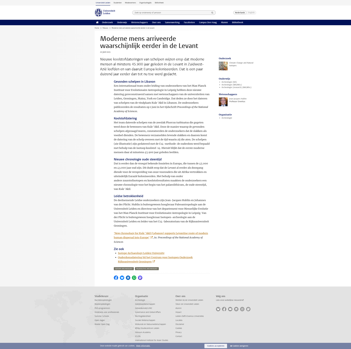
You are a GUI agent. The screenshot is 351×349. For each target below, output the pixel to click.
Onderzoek (107, 22)
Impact (178, 312)
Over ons (156, 22)
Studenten (118, 3)
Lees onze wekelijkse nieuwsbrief (230, 300)
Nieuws (105, 28)
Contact (179, 336)
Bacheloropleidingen (103, 300)
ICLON (137, 336)
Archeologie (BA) (229, 82)
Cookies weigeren (240, 346)
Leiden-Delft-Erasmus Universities (190, 316)
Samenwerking (172, 22)
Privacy (179, 332)
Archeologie (227, 118)
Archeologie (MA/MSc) (232, 84)
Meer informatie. (143, 345)
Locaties (179, 320)
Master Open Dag (102, 324)
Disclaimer (180, 324)
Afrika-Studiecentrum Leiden (147, 328)
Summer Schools (102, 316)
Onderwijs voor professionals (107, 312)
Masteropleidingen (102, 304)
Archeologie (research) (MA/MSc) (236, 87)
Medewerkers (130, 3)
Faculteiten (189, 22)
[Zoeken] (212, 12)
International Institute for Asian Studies (151, 340)
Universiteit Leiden (103, 3)
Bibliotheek (159, 3)
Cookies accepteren (215, 346)
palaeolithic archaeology (146, 269)
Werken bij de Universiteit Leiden (189, 300)
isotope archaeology (123, 269)
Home (97, 28)
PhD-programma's (102, 308)
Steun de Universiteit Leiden (187, 304)
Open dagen (100, 320)
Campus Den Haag (208, 22)
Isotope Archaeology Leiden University (141, 253)
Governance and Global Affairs (148, 312)
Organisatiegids (145, 3)
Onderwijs (122, 22)
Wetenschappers (139, 22)
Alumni (224, 22)
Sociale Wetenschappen (145, 320)
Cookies (179, 328)
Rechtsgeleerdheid (143, 316)
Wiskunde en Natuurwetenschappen (150, 324)
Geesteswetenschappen (145, 304)
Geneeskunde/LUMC (143, 308)
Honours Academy (143, 332)
